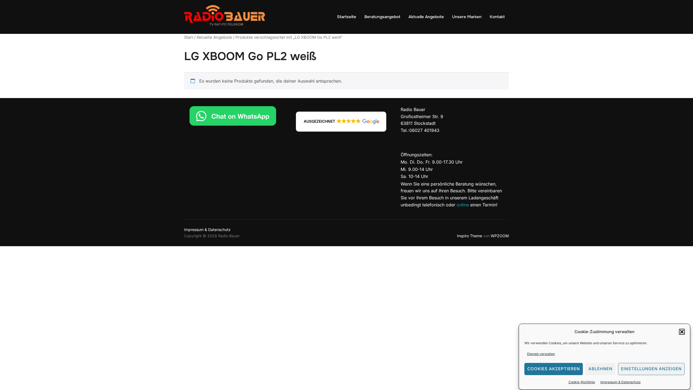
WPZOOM (500, 235)
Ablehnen (600, 369)
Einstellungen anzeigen (651, 369)
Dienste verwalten (541, 354)
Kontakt (497, 17)
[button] (682, 331)
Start (188, 37)
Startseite (346, 17)
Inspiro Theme (469, 235)
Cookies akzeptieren (553, 369)
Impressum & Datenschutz (620, 382)
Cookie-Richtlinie (581, 382)
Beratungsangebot (382, 17)
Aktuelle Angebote (426, 17)
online (463, 204)
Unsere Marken (467, 17)
